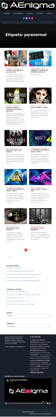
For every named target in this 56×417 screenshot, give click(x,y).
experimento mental (41, 348)
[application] (28, 391)
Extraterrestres (18, 13)
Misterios (7, 13)
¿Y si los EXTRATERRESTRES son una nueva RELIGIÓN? (20, 271)
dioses (43, 344)
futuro (37, 352)
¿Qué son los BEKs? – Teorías (39, 107)
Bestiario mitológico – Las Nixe (21, 301)
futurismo (33, 352)
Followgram (9, 301)
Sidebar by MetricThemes (34, 413)
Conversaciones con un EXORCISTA (12, 229)
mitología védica (33, 366)
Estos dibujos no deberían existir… (14, 268)
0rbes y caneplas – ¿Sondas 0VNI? (39, 190)
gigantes (40, 352)
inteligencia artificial (33, 358)
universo (37, 370)
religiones (31, 368)
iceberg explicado (45, 356)
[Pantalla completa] (49, 403)
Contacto (49, 13)
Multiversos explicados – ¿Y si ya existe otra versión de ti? (20, 277)
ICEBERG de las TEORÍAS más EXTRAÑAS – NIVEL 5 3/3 (39, 71)
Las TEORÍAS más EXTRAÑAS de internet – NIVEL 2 (40, 150)
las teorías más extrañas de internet (44, 358)
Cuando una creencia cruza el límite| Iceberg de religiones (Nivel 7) (23, 280)
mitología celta (33, 362)
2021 (31, 340)
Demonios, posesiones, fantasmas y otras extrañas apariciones (14, 109)
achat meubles (10, 294)
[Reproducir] (6, 403)
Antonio (8, 298)
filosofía (44, 350)
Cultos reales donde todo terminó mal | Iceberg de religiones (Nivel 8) (23, 274)
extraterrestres (35, 350)
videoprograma (36, 372)
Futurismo (40, 13)
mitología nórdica (40, 364)
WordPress (48, 413)
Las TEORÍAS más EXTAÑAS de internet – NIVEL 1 (15, 190)
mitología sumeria (47, 364)
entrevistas (32, 348)
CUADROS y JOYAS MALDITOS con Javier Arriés (14, 71)
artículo (40, 342)
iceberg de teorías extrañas (43, 354)
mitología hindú (33, 364)
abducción (35, 340)
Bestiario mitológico (46, 342)
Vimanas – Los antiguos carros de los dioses (24, 304)
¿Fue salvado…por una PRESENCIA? (37, 229)
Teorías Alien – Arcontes (18, 298)
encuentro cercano (36, 346)
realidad (47, 366)
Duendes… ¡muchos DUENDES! (18, 291)
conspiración (33, 344)
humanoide (34, 355)
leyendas (33, 360)
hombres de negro (46, 352)
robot (37, 368)
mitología (46, 360)
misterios (39, 360)
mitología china (38, 362)
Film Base (8, 304)
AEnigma (32, 411)
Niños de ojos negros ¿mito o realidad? (14, 150)
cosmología (38, 344)
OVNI (38, 366)
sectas (40, 368)
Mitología (30, 13)
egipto (47, 344)
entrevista (47, 346)
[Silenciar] (47, 403)
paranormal (42, 366)
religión (34, 368)
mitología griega (45, 362)
